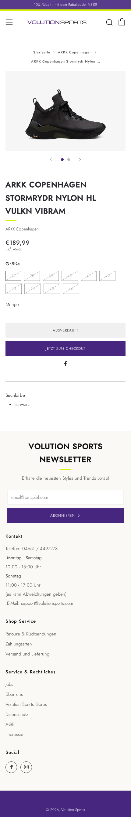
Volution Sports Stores (26, 704)
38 (32, 276)
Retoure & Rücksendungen (30, 634)
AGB (10, 724)
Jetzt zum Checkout (65, 348)
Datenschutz (16, 714)
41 (89, 276)
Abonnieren (62, 515)
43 (13, 288)
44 (32, 288)
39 (50, 276)
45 (51, 288)
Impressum (15, 734)
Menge (12, 304)
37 (13, 276)
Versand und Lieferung (27, 654)
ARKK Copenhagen (75, 52)
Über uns (14, 694)
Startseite (41, 52)
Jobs (9, 684)
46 (71, 288)
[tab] (62, 159)
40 (69, 276)
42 (107, 276)
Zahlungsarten (18, 644)
